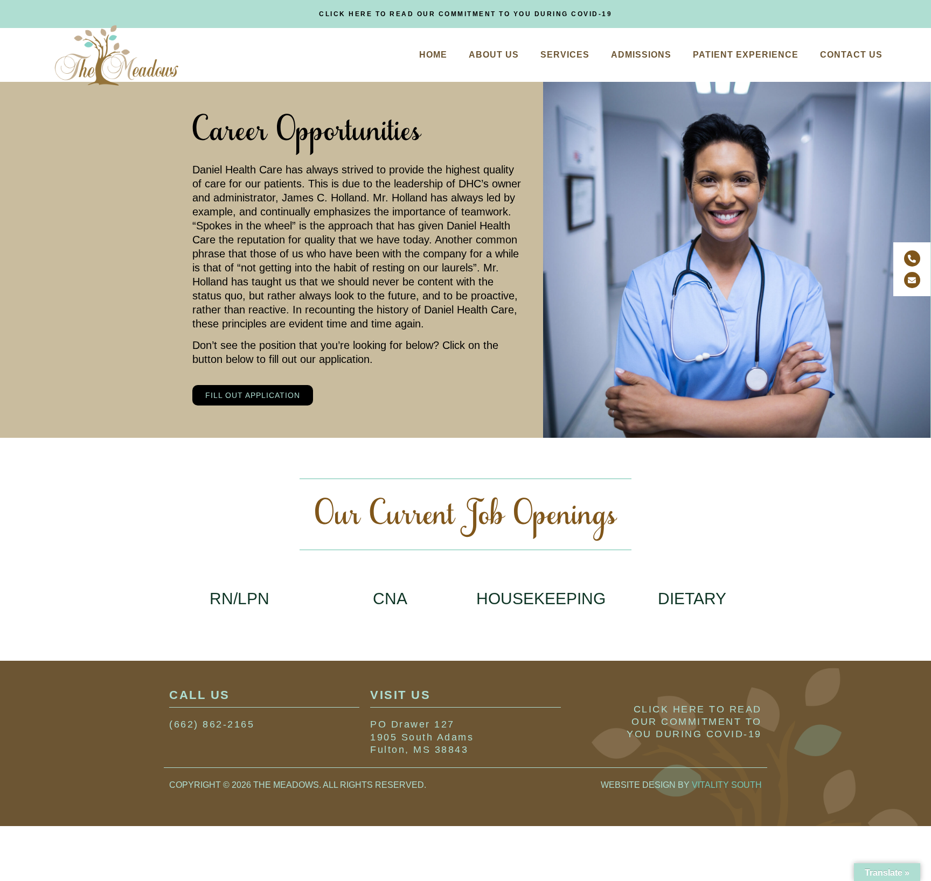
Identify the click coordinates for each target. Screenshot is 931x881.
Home (433, 54)
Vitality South (727, 784)
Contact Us (851, 54)
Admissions (641, 54)
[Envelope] (912, 280)
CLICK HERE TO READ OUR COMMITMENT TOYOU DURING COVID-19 (694, 722)
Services (564, 54)
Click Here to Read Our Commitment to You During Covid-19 (465, 14)
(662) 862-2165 (211, 724)
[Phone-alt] (912, 258)
